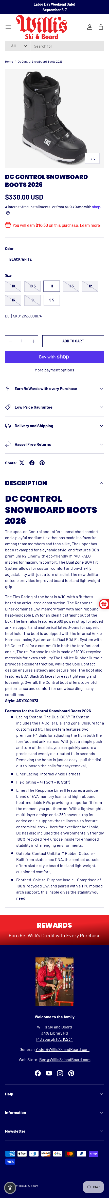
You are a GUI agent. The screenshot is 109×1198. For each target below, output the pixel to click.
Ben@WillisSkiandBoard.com (64, 1059)
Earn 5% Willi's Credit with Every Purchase (55, 935)
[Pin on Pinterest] (42, 463)
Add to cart (73, 341)
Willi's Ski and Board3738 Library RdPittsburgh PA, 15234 (54, 1032)
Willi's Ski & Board (27, 1185)
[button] (10, 1188)
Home (9, 61)
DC (7, 316)
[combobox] (54, 46)
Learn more (90, 225)
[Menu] (8, 27)
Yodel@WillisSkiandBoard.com (62, 1049)
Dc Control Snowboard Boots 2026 (40, 61)
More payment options (54, 369)
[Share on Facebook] (32, 463)
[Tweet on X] (22, 463)
